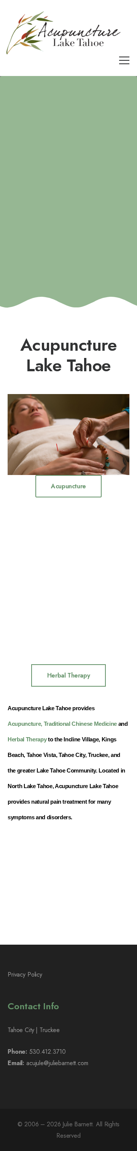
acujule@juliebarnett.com (57, 1063)
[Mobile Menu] (124, 60)
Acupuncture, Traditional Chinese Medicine (62, 724)
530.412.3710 (47, 1051)
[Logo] (63, 32)
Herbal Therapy (27, 739)
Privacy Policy (25, 974)
